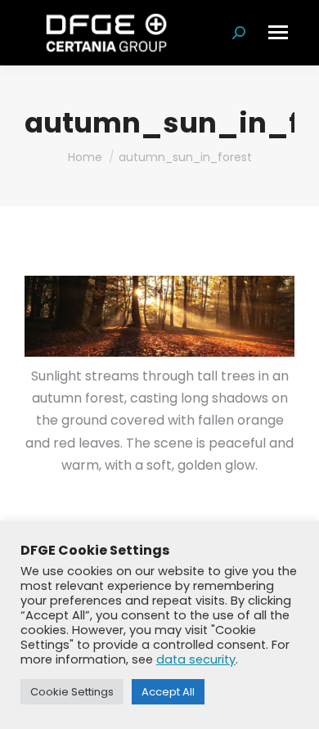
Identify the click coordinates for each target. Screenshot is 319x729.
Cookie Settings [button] (72, 692)
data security (196, 659)
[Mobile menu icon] (278, 32)
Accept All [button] (168, 692)
